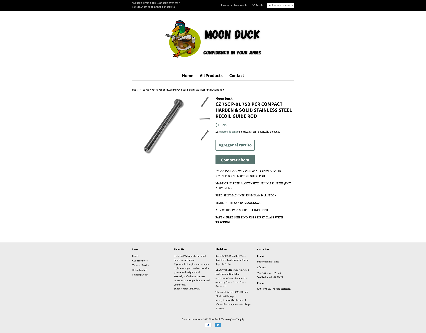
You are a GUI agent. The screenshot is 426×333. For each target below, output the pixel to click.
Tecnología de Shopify (232, 319)
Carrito (259, 5)
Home (187, 76)
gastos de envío (229, 131)
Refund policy (139, 269)
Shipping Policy (140, 274)
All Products (211, 76)
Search (135, 255)
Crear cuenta (240, 5)
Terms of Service (140, 265)
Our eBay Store (140, 260)
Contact (236, 76)
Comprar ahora (235, 160)
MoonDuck (214, 319)
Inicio (135, 89)
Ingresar (225, 5)
